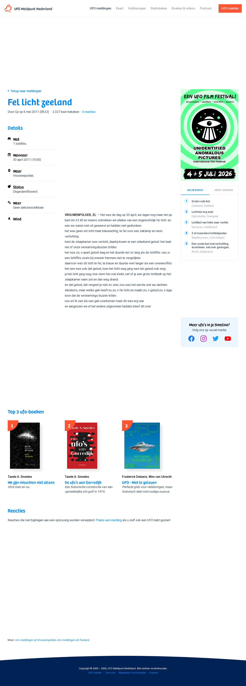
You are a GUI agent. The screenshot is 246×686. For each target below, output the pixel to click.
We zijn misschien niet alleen (31, 482)
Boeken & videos (183, 8)
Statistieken (158, 8)
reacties (89, 112)
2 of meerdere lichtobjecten (209, 233)
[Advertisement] (123, 56)
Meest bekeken (224, 190)
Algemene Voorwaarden (132, 672)
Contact (153, 672)
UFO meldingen (100, 8)
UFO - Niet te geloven (139, 482)
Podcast (206, 8)
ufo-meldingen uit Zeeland (73, 640)
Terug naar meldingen (25, 91)
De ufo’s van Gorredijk (83, 482)
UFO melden (95, 672)
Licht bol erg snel (202, 211)
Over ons (110, 672)
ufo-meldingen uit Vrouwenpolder (35, 640)
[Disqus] (90, 577)
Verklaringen (137, 8)
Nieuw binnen (195, 190)
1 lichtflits (19, 144)
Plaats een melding (109, 520)
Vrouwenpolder (23, 175)
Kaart (119, 8)
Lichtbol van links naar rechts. (210, 222)
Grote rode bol (201, 201)
